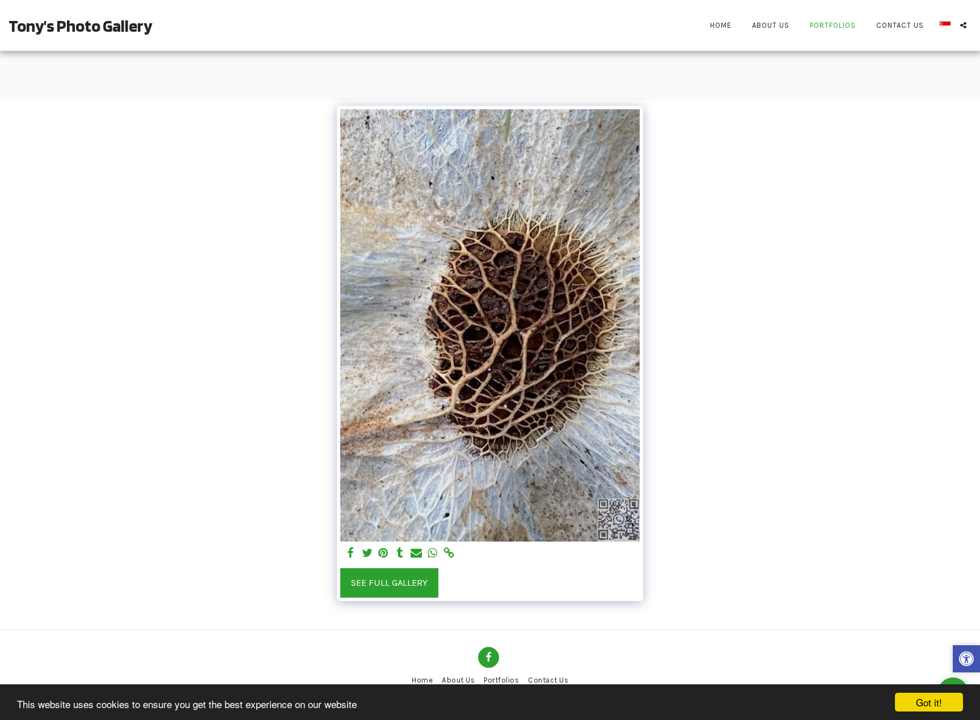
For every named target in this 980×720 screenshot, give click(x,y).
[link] (449, 553)
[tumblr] (400, 553)
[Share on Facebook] (351, 553)
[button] (963, 25)
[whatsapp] (432, 553)
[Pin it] (384, 553)
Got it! (929, 702)
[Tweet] (367, 553)
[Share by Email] (416, 553)
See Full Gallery (389, 582)
